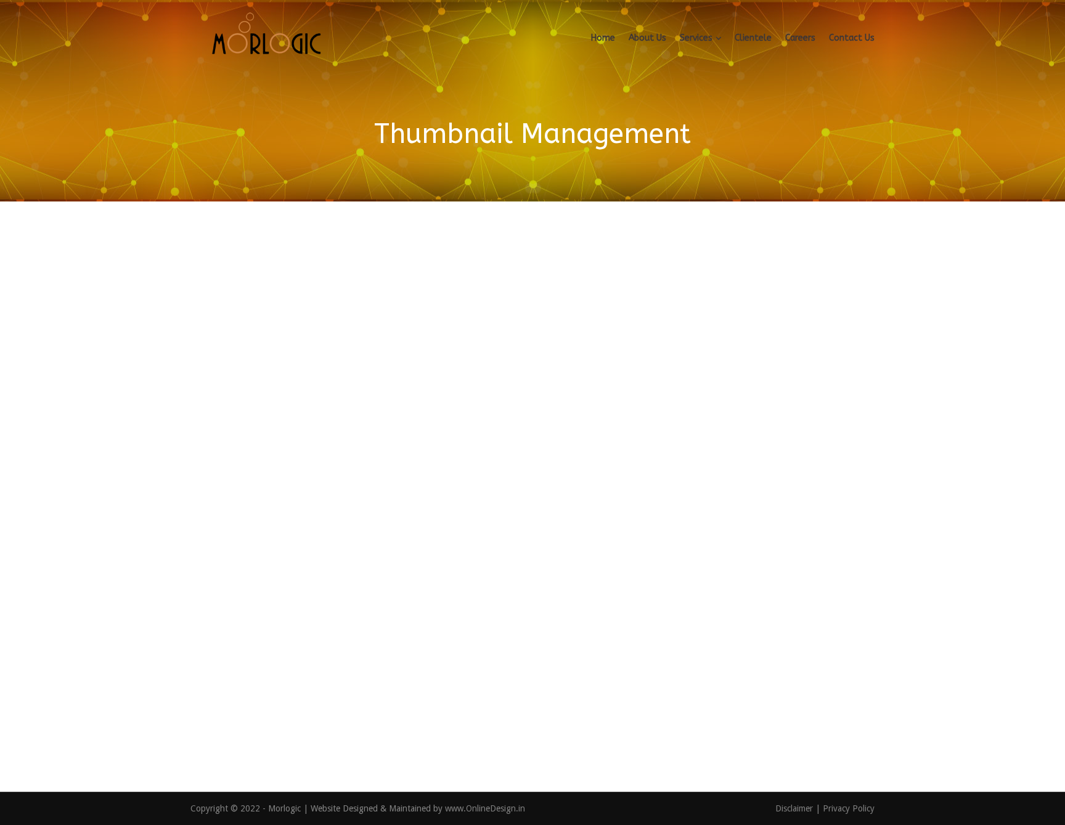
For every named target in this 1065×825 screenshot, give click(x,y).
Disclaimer (795, 808)
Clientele (753, 38)
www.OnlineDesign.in (485, 808)
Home (603, 38)
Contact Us (852, 38)
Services (696, 38)
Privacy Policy (849, 808)
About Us (647, 38)
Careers (800, 38)
